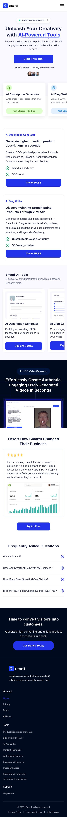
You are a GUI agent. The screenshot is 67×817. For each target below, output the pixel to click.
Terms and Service (33, 812)
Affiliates (7, 716)
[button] (62, 5)
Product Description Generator (18, 732)
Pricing (6, 704)
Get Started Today (33, 645)
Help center (8, 793)
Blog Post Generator (13, 738)
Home (6, 698)
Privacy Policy (14, 812)
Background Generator (14, 774)
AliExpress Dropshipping (15, 779)
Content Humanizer (12, 750)
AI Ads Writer (9, 744)
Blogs (6, 710)
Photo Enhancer (11, 768)
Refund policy (53, 812)
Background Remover (14, 762)
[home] (10, 5)
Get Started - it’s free (24, 111)
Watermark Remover (13, 756)
